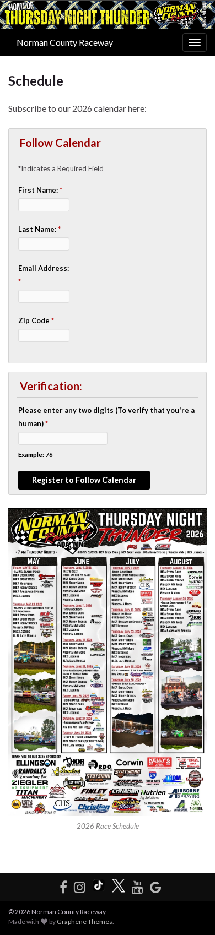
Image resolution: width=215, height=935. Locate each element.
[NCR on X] (118, 885)
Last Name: (39, 229)
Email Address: (43, 275)
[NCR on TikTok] (98, 885)
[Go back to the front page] (107, 15)
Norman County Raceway (65, 42)
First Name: (40, 190)
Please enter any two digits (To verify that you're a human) (106, 417)
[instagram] (79, 885)
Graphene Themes (84, 921)
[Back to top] (190, 910)
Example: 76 (35, 454)
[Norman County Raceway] (156, 885)
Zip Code (36, 320)
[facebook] (63, 885)
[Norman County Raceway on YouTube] (137, 885)
